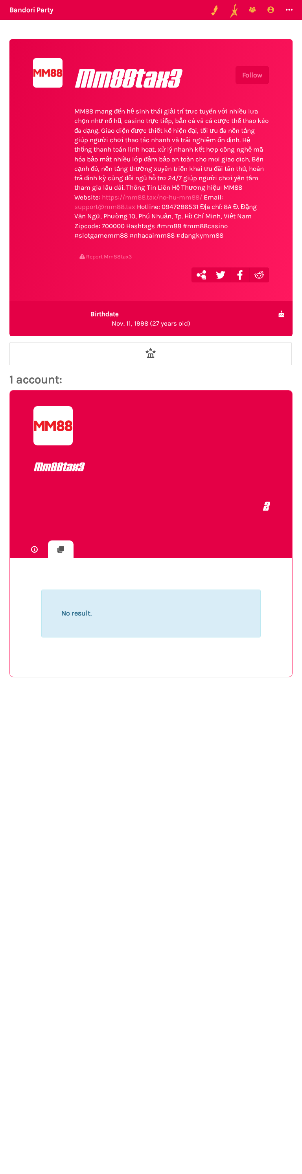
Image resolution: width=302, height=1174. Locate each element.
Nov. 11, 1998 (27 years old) (140, 318)
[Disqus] (151, 812)
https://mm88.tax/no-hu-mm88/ (152, 197)
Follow (252, 75)
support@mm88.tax (104, 207)
